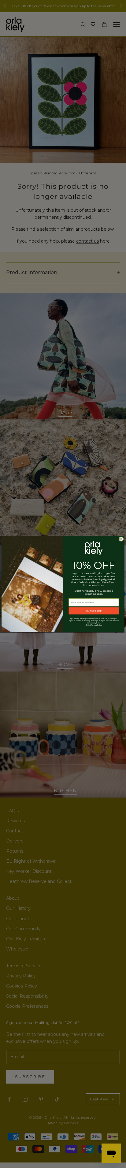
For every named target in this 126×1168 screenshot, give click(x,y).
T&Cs (87, 625)
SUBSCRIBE (93, 610)
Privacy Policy (96, 625)
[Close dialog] (121, 539)
